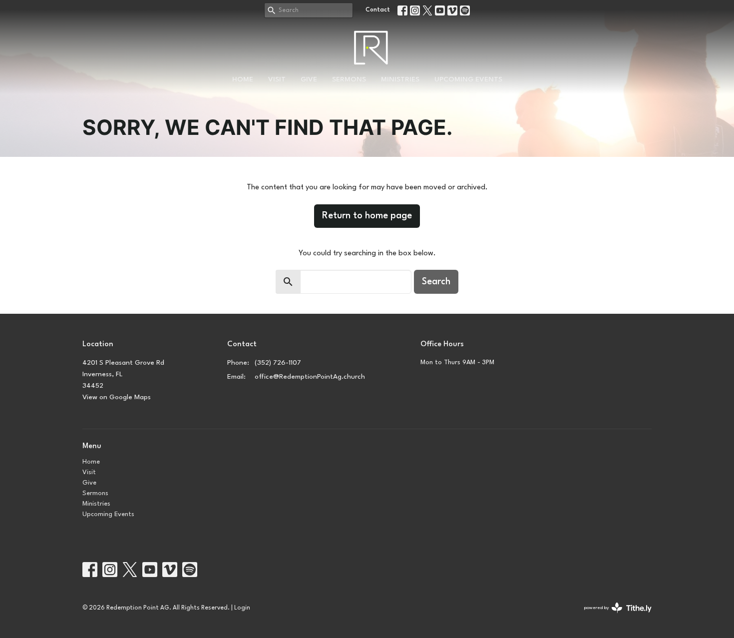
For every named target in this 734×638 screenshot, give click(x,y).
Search (436, 281)
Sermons (349, 79)
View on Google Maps (116, 397)
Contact (378, 10)
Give (309, 79)
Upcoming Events (468, 79)
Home (242, 79)
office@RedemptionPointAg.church (310, 376)
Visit (277, 79)
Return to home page (367, 215)
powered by (612, 617)
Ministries (400, 79)
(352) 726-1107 (278, 362)
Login (242, 608)
